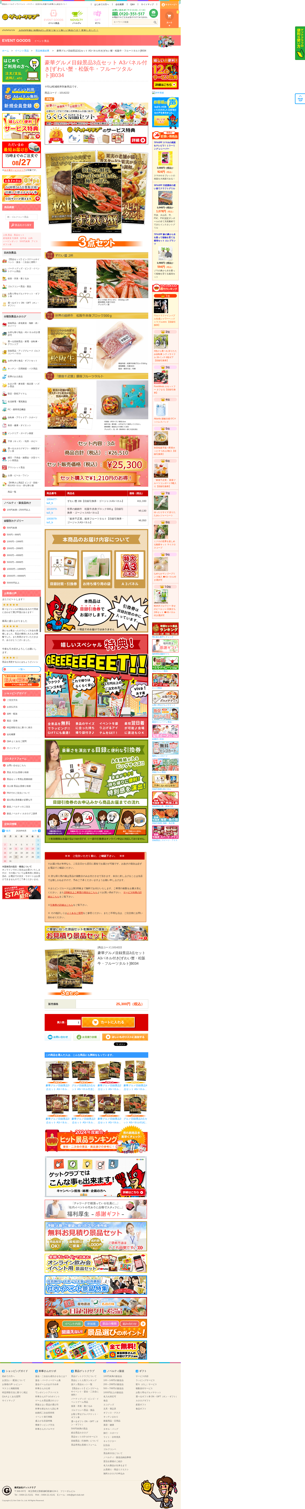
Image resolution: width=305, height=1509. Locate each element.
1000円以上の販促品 (113, 1392)
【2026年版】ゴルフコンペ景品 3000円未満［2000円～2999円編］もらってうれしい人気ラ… (70, 31)
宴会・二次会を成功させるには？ (51, 1376)
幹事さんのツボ (47, 1371)
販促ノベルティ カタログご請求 (22, 813)
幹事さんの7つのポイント (47, 1396)
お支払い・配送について (13, 1380)
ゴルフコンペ (109, 1449)
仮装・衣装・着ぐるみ (81, 1406)
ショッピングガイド (17, 1371)
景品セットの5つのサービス (84, 1436)
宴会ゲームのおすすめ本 (47, 1384)
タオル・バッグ (110, 1429)
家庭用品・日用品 (111, 1421)
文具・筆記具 (109, 1408)
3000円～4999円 (15, 555)
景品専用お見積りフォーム (84, 1445)
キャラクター (109, 1441)
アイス (34, 241)
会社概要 (119, 4)
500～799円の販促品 (113, 1388)
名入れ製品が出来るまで (115, 1465)
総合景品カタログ (79, 1432)
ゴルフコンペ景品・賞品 (82, 1410)
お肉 (30, 238)
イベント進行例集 (43, 1417)
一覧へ (21, 669)
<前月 (8, 831)
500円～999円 (14, 534)
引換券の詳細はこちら (61, 905)
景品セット (19, 235)
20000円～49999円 (16, 576)
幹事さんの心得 (42, 1388)
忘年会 (23, 238)
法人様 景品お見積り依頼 (19, 786)
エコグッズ (108, 1404)
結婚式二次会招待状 (44, 1413)
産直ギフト (141, 1404)
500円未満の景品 (79, 1428)
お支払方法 (12, 707)
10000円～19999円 (16, 569)
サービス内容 (142, 1376)
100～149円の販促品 (113, 1380)
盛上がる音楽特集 (43, 1421)
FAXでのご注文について (18, 793)
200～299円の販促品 (113, 1384)
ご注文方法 (12, 700)
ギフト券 (7, 244)
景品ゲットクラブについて (84, 1376)
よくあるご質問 (75, 913)
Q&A (132, 4)
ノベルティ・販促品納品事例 (117, 1457)
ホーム (5, 50)
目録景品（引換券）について (85, 1441)
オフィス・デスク (111, 1413)
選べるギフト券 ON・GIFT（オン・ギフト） (157, 1396)
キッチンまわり (110, 1417)
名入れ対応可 (109, 1396)
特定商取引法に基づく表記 (15, 1392)
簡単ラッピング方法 (44, 1425)
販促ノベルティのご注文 (18, 806)
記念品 (106, 1445)
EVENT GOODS (16, 40)
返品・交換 (12, 720)
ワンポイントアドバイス (47, 1392)
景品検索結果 (42, 50)
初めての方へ (8, 1376)
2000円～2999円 (15, 548)
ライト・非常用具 (111, 1437)
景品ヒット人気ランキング (84, 1380)
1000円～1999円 (15, 541)
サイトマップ (147, 4)
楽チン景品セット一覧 (81, 1384)
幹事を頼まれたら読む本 (47, 1408)
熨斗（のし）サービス (146, 1384)
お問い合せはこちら (16, 765)
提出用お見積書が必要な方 (19, 800)
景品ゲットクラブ (84, 1371)
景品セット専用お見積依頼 (19, 779)
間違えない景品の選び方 (47, 1404)
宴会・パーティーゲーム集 (48, 1380)
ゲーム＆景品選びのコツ (47, 1400)
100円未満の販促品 (112, 1376)
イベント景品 (41, 40)
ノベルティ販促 (115, 1371)
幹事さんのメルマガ (44, 1429)
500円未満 (25, 241)
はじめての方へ (101, 4)
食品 (105, 1400)
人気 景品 (7, 235)
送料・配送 (12, 714)
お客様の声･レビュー (12, 1384)
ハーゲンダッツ (10, 241)
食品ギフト (141, 1408)
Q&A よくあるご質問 (16, 741)
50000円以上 (13, 583)
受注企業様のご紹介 (112, 1461)
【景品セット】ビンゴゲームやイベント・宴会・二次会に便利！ (85, 1391)
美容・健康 (108, 1425)
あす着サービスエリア (14, 170)
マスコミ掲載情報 (10, 1388)
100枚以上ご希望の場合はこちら (80, 892)
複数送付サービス (144, 1388)
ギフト (143, 1371)
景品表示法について (112, 1453)
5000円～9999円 (15, 562)
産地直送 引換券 (10, 238)
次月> (35, 831)
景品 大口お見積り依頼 (18, 772)
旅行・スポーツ (110, 1433)
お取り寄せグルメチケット (148, 1392)
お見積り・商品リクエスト (116, 1469)
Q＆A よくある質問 (11, 1396)
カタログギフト (143, 1400)
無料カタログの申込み (114, 1473)
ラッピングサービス (145, 1380)
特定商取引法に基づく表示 (19, 727)
